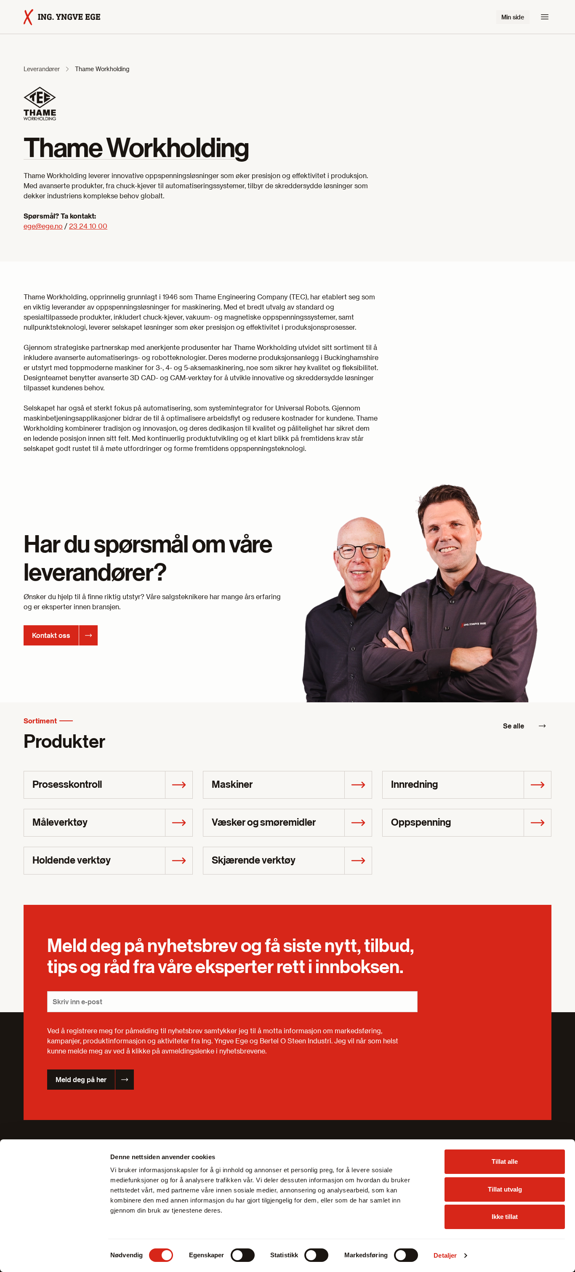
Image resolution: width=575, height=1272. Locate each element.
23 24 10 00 (88, 226)
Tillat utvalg (505, 1189)
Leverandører (42, 68)
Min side (512, 17)
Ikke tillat (505, 1216)
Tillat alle (505, 1161)
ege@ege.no (43, 226)
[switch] (243, 1255)
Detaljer (445, 1255)
